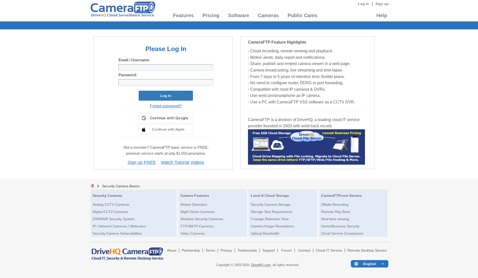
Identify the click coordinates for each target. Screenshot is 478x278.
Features (183, 15)
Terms (210, 250)
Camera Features (194, 196)
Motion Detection (193, 205)
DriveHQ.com (261, 265)
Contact (304, 250)
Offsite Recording (335, 205)
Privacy (226, 250)
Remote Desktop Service (367, 250)
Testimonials (247, 250)
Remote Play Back (335, 212)
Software (238, 15)
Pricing (210, 15)
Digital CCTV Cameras (110, 212)
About (171, 250)
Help (381, 15)
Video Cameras (192, 233)
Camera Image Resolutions (272, 226)
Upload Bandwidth (265, 233)
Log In (165, 96)
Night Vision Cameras (197, 212)
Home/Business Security (340, 226)
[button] (165, 129)
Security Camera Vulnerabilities (117, 233)
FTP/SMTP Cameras (196, 226)
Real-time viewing (335, 219)
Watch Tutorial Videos (182, 162)
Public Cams (302, 15)
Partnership (191, 250)
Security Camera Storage (271, 205)
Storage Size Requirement (271, 212)
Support (268, 250)
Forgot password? (166, 106)
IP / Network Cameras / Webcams (119, 226)
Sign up (382, 4)
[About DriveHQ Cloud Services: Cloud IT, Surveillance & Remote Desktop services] (127, 251)
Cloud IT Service (329, 250)
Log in (363, 4)
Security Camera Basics (121, 186)
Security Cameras (107, 196)
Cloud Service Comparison (342, 233)
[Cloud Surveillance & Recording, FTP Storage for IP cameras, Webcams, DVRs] (123, 11)
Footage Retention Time (270, 219)
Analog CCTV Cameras (111, 205)
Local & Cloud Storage (270, 196)
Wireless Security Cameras (201, 219)
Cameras (268, 15)
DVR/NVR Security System (113, 219)
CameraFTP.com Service (341, 196)
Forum (286, 250)
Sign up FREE (141, 162)
